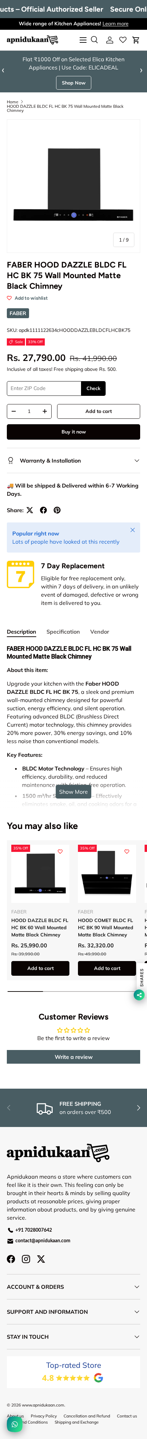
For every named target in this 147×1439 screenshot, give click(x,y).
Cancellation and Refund (87, 1415)
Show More (73, 791)
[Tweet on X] (30, 510)
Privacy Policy (44, 1415)
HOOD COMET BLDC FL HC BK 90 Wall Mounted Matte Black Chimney (105, 927)
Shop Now (73, 83)
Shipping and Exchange (77, 1422)
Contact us (127, 1415)
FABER (18, 313)
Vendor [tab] (99, 631)
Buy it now (74, 432)
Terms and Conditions (27, 1422)
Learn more (116, 24)
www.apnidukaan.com (43, 1405)
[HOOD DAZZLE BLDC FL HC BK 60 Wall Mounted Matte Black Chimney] (40, 874)
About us (15, 1415)
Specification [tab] (63, 631)
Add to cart (98, 411)
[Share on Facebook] (43, 510)
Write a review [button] (74, 1056)
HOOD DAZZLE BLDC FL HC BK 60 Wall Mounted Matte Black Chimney (39, 927)
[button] (136, 40)
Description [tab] (21, 631)
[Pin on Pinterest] (57, 510)
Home (12, 102)
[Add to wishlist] (60, 851)
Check (93, 388)
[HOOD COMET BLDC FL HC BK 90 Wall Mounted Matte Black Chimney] (107, 874)
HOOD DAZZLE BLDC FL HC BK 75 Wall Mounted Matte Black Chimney (65, 108)
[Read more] (123, 40)
